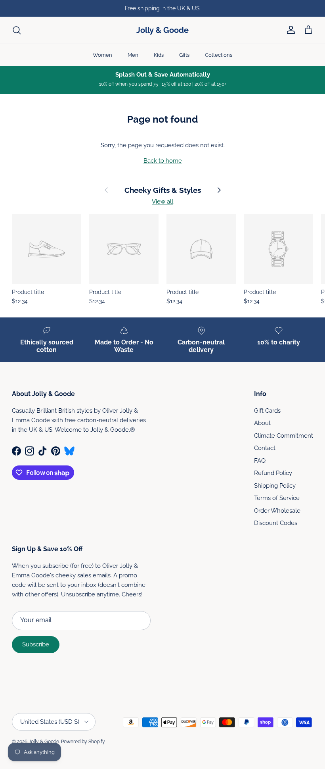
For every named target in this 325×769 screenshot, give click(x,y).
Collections (218, 55)
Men (133, 55)
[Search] (16, 30)
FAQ (260, 460)
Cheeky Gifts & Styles (162, 190)
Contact (264, 448)
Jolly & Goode (44, 741)
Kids (159, 55)
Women (102, 55)
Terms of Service (277, 498)
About (262, 423)
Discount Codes (275, 523)
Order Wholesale (277, 510)
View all (162, 201)
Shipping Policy (275, 485)
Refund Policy (273, 473)
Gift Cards (267, 410)
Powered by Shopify (83, 741)
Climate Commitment (283, 435)
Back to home (162, 160)
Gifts (184, 55)
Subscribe (35, 644)
